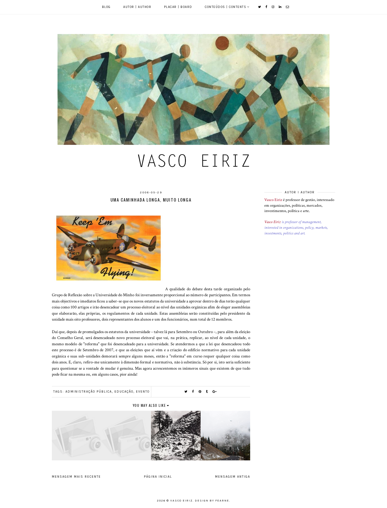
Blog (106, 7)
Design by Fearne (212, 500)
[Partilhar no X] (186, 391)
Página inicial (158, 477)
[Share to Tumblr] (207, 391)
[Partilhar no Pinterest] (200, 391)
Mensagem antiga (232, 477)
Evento (143, 391)
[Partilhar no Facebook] (193, 391)
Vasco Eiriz (273, 199)
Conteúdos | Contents (225, 7)
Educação (123, 391)
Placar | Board (178, 7)
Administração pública (88, 391)
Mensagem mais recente (76, 477)
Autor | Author (137, 7)
